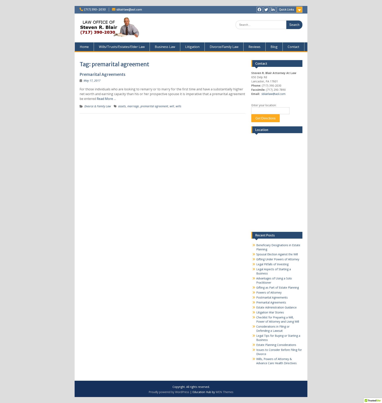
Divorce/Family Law (224, 47)
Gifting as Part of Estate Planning (277, 287)
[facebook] (259, 10)
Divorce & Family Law (97, 106)
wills (178, 106)
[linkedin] (273, 10)
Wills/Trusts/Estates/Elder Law (122, 47)
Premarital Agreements (102, 74)
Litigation (192, 47)
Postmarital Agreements (272, 297)
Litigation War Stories (270, 312)
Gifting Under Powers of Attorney (277, 259)
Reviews (254, 47)
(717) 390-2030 (95, 9)
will (172, 106)
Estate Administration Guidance (276, 307)
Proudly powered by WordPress (169, 392)
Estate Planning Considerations (276, 345)
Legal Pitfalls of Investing (272, 264)
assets (122, 106)
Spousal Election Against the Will (277, 254)
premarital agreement (154, 106)
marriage (133, 106)
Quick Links (286, 9)
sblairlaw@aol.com (129, 9)
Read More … (106, 99)
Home (84, 47)
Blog (274, 47)
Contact (293, 47)
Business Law (165, 47)
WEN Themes (224, 392)
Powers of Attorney (269, 292)
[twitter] (266, 10)
